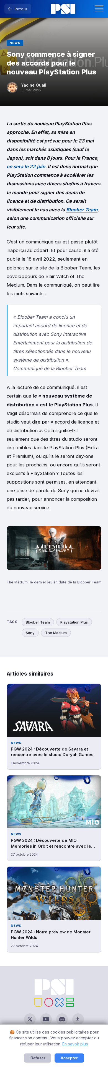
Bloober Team (81, 209)
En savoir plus (75, 1044)
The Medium (56, 632)
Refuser (37, 1058)
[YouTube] (46, 1019)
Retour (20, 9)
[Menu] (99, 9)
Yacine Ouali (33, 85)
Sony (30, 632)
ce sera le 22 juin (26, 166)
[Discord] (62, 1019)
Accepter (69, 1058)
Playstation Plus (74, 622)
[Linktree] (78, 1019)
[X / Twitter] (30, 1019)
